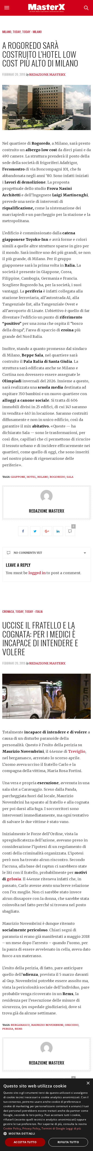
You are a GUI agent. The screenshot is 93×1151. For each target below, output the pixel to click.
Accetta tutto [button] (25, 1142)
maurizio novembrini (47, 1025)
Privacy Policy (31, 1128)
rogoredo (57, 476)
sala (70, 476)
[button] (46, 1133)
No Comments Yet (28, 552)
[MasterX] (46, 7)
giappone (18, 476)
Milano (6, 31)
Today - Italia (34, 611)
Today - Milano (32, 31)
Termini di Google (53, 1128)
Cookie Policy (12, 1128)
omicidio (72, 1025)
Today (17, 31)
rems (18, 1028)
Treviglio (76, 751)
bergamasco (20, 1025)
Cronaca (8, 611)
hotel (31, 476)
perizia (7, 1028)
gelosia (14, 879)
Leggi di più (73, 1128)
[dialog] (46, 1114)
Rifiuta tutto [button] (68, 1142)
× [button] (88, 1083)
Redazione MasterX (47, 75)
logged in (37, 573)
